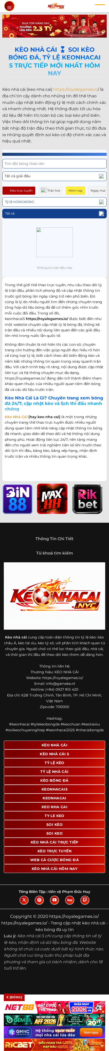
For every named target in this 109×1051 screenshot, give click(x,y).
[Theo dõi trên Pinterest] (39, 900)
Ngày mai (98, 190)
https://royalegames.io (75, 89)
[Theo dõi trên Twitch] (84, 900)
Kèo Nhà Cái (16, 417)
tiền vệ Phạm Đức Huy (69, 891)
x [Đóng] (14, 997)
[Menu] (9, 6)
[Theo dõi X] (24, 900)
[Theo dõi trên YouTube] (54, 900)
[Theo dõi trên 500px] (69, 900)
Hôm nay (75, 190)
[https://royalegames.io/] (56, 6)
